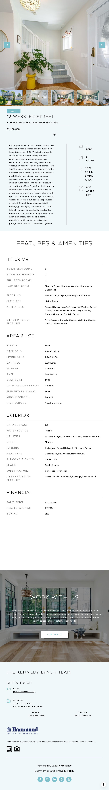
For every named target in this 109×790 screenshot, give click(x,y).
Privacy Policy (65, 770)
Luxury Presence (62, 765)
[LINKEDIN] (54, 779)
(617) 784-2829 (83, 715)
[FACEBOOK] (40, 779)
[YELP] (61, 779)
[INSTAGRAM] (47, 779)
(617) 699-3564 (37, 715)
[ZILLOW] (69, 779)
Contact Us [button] (54, 634)
